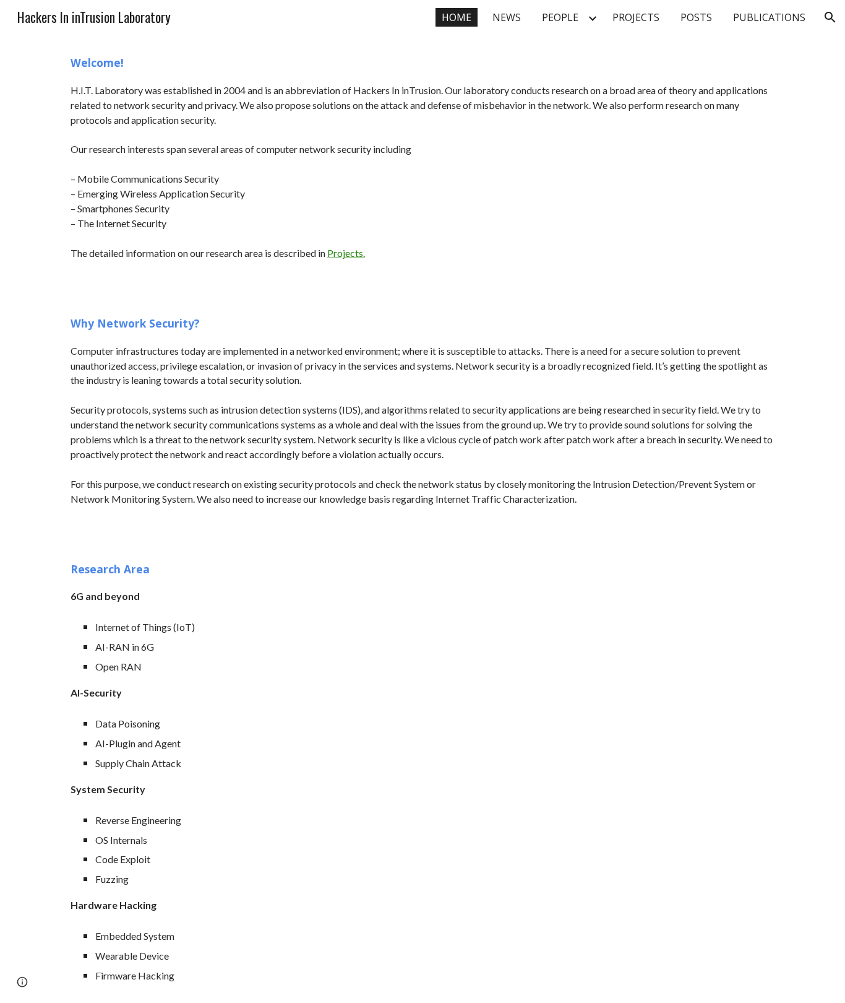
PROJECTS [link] (635, 17)
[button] (830, 17)
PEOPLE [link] (560, 17)
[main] (422, 165)
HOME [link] (456, 17)
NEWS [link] (506, 17)
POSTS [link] (696, 17)
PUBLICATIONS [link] (769, 17)
